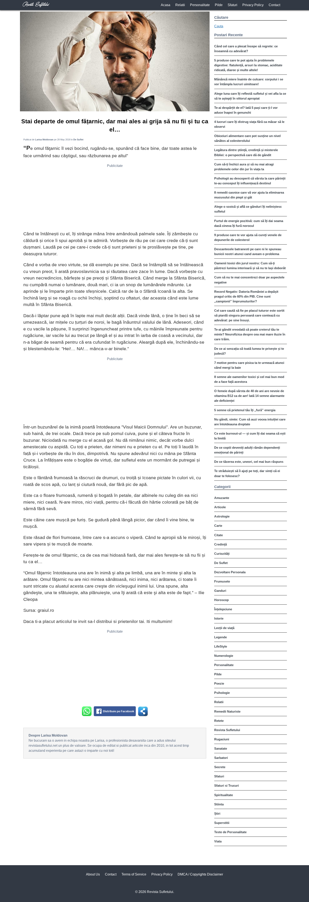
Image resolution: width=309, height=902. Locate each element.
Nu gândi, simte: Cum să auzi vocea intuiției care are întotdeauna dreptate (249, 422)
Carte (218, 525)
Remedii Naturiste (227, 711)
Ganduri (220, 590)
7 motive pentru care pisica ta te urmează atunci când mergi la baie (249, 365)
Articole (220, 507)
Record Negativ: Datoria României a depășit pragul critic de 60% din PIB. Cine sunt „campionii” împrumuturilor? (246, 296)
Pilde (219, 5)
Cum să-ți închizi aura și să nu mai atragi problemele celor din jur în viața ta (244, 166)
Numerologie (223, 655)
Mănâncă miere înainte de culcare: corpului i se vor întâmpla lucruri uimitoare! (248, 81)
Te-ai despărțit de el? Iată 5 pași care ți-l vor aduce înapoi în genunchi (246, 110)
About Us (93, 874)
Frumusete (222, 581)
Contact (274, 5)
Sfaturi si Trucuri (226, 785)
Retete (219, 720)
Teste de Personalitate (230, 832)
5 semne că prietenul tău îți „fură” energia (244, 410)
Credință (220, 544)
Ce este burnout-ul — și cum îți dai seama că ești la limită (249, 436)
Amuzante (221, 498)
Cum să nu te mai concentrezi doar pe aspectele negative (249, 279)
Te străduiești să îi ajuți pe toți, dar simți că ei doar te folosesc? (247, 473)
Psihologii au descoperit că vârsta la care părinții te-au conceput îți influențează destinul (249, 181)
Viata (218, 841)
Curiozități (222, 553)
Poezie (219, 683)
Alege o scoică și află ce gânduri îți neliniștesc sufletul (248, 209)
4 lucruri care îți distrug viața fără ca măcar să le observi (249, 124)
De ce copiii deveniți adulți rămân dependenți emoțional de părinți (247, 450)
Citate (218, 535)
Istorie (218, 618)
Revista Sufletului (227, 730)
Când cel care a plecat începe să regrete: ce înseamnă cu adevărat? (246, 48)
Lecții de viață (224, 628)
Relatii (180, 5)
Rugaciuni (221, 739)
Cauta (218, 26)
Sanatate (220, 748)
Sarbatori (221, 758)
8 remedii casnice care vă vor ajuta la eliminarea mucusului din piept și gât (249, 195)
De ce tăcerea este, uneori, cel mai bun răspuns (248, 461)
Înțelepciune (223, 609)
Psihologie (222, 692)
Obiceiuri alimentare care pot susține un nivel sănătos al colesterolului (247, 138)
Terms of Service (133, 874)
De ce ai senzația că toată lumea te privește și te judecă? (249, 351)
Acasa (165, 5)
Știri (217, 813)
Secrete (219, 767)
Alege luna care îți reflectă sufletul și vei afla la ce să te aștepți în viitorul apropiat (250, 96)
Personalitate (200, 5)
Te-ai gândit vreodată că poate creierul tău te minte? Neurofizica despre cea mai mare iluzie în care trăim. (249, 334)
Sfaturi (232, 5)
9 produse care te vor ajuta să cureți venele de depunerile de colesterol (247, 237)
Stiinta (219, 804)
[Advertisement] (114, 198)
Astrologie (222, 516)
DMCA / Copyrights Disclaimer (200, 874)
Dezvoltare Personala (230, 572)
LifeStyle (220, 646)
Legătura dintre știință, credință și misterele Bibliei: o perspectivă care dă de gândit (246, 152)
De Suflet (221, 563)
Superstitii (221, 823)
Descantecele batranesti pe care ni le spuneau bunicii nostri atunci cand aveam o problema (247, 251)
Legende (220, 637)
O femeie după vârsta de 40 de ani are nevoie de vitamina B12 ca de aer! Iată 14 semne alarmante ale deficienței (249, 395)
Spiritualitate (223, 795)
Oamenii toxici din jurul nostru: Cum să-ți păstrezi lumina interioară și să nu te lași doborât (250, 265)
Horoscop (221, 600)
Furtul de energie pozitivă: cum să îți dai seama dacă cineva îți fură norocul (248, 223)
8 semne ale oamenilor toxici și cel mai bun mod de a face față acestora (249, 379)
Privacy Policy (253, 5)
